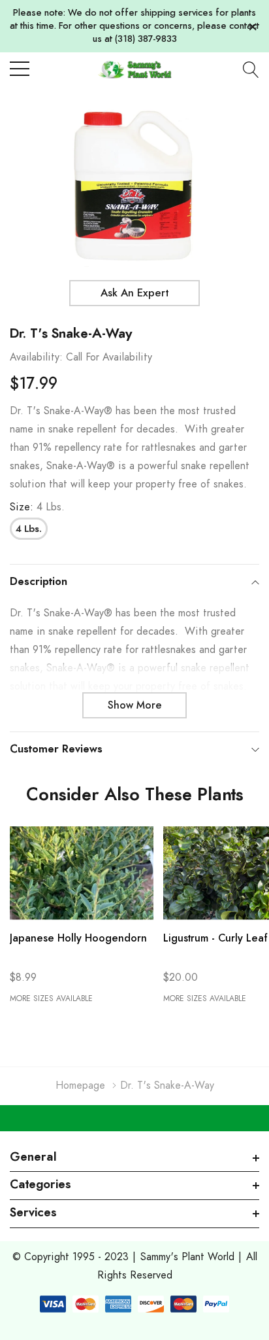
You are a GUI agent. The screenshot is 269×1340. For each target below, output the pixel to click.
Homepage (80, 1085)
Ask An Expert (134, 293)
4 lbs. (29, 529)
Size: (37, 507)
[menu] (19, 69)
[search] (251, 69)
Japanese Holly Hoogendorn (78, 938)
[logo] (134, 69)
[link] (81, 873)
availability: (36, 357)
